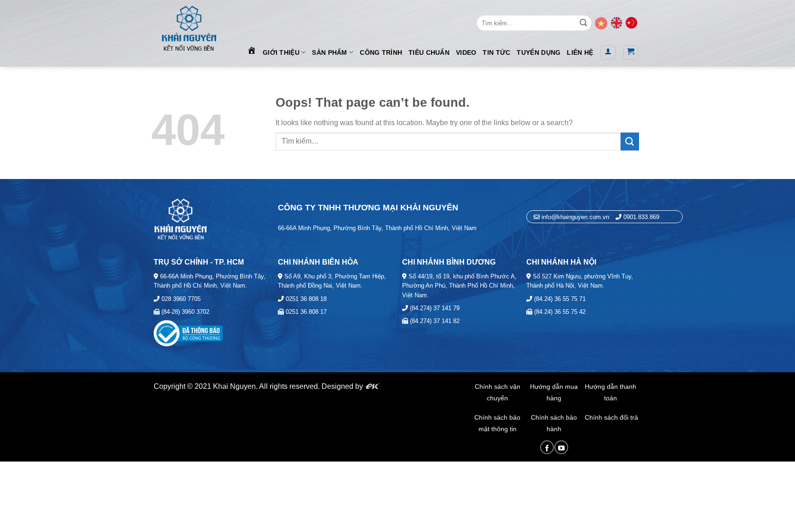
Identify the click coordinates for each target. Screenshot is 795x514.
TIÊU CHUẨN (429, 52)
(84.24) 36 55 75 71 (559, 298)
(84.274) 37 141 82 (434, 321)
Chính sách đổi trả (611, 417)
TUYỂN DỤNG (538, 52)
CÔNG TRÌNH (381, 52)
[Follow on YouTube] (561, 447)
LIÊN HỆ (580, 52)
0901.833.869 (641, 217)
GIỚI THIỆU (281, 52)
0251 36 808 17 (305, 311)
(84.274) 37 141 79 (434, 308)
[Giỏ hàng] (631, 52)
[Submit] (583, 23)
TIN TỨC (496, 52)
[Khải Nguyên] (189, 26)
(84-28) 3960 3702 (184, 311)
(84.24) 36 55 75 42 (559, 311)
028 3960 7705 (180, 298)
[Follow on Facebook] (547, 447)
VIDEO (466, 52)
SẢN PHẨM (329, 52)
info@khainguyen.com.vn (574, 217)
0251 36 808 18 (305, 298)
